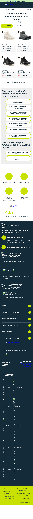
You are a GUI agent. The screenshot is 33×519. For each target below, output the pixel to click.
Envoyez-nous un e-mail (18, 247)
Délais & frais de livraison (14, 298)
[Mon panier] (30, 5)
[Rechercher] (19, 5)
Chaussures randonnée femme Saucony (18, 136)
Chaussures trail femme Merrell (18, 158)
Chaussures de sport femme (11, 9)
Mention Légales (7, 492)
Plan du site (24, 502)
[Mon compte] (26, 5)
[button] (8, 178)
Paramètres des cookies (24, 494)
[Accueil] (2, 9)
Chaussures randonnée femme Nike (18, 124)
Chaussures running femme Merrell (18, 153)
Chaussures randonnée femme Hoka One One (18, 113)
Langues (7, 375)
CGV (5, 488)
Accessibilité (25, 499)
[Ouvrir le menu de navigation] (3, 5)
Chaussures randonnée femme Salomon (18, 130)
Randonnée (22, 9)
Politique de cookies (24, 489)
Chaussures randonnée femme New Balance (18, 118)
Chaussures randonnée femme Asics (18, 107)
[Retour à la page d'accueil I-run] (9, 5)
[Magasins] (22, 5)
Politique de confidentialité (10, 498)
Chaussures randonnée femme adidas (18, 101)
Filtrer (7, 26)
